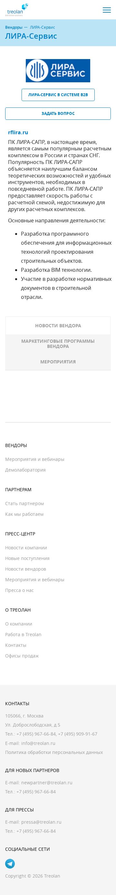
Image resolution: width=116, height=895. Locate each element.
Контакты (15, 645)
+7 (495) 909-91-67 (77, 734)
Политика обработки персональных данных (54, 752)
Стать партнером (24, 503)
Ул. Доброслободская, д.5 (32, 725)
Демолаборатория (25, 470)
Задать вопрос (58, 113)
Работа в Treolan (23, 634)
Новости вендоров (25, 569)
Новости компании (26, 547)
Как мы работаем (24, 514)
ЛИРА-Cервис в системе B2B (58, 94)
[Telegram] (10, 864)
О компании (18, 624)
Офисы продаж (22, 656)
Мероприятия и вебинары (34, 459)
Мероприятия (58, 362)
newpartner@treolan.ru (46, 782)
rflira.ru (18, 132)
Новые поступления (27, 558)
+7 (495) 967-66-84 (36, 734)
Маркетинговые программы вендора (58, 343)
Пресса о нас (19, 590)
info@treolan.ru (38, 743)
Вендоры (14, 27)
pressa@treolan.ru (41, 822)
